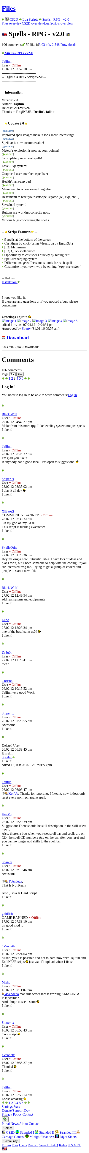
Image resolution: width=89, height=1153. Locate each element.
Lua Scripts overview (58, 23)
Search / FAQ (48, 1145)
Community (10, 1141)
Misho (6, 982)
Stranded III (67, 1132)
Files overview (12, 23)
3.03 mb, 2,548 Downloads (57, 44)
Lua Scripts (30, 19)
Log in (72, 395)
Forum (6, 1145)
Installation (9, 282)
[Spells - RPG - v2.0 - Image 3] (40, 321)
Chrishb (7, 681)
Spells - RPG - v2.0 (55, 19)
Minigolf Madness (41, 1137)
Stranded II (46, 1132)
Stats (16, 1106)
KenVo (13, 793)
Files (9, 8)
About (23, 1123)
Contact (27, 1114)
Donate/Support (12, 1110)
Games (8, 1128)
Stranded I (26, 1132)
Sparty (26, 328)
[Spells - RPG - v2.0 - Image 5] (70, 321)
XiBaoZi (8, 511)
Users (23, 1145)
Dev (27, 1110)
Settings (7, 1106)
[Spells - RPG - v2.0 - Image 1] (9, 321)
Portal (6, 1123)
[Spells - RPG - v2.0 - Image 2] (24, 321)
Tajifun (6, 61)
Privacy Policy (12, 1114)
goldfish (7, 914)
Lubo (5, 620)
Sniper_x (8, 479)
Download (17, 337)
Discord (33, 1145)
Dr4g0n (7, 652)
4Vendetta (15, 881)
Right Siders (67, 1137)
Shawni (7, 862)
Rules (63, 1145)
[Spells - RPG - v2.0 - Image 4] (55, 321)
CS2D (14, 19)
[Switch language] (4, 1149)
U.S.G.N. (74, 1145)
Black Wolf (9, 414)
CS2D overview (33, 23)
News (15, 1123)
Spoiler (7, 757)
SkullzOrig (9, 547)
